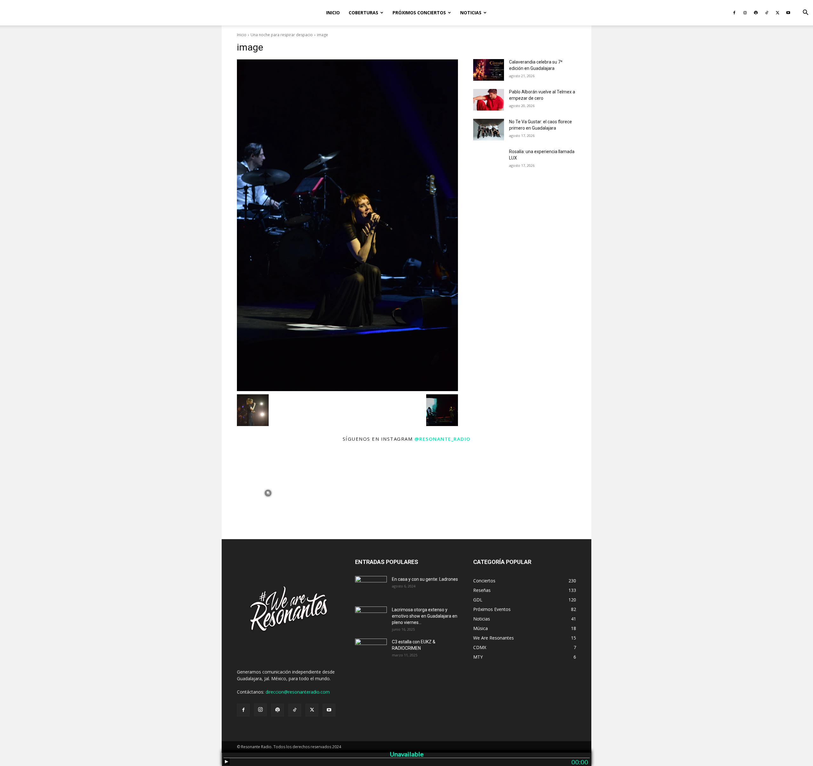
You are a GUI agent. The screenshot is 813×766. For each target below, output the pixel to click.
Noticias (470, 13)
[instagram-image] (268, 493)
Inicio (333, 13)
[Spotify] (756, 12)
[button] (805, 13)
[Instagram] (745, 12)
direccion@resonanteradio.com (297, 692)
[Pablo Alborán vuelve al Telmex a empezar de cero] (488, 100)
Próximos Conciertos (419, 13)
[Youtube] (788, 12)
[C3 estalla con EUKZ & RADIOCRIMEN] (371, 650)
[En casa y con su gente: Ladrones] (371, 587)
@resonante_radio (442, 439)
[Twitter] (777, 12)
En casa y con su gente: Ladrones (425, 579)
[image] (347, 225)
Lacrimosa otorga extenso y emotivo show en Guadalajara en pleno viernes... (424, 616)
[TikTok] (766, 12)
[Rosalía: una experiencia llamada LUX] (488, 159)
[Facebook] (734, 12)
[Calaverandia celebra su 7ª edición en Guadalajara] (488, 70)
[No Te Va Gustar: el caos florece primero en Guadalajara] (488, 129)
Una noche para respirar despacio (282, 34)
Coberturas (363, 13)
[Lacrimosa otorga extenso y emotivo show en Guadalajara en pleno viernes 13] (371, 618)
